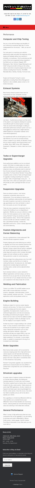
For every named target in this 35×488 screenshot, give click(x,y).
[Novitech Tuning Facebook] (15, 19)
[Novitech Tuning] (17, 7)
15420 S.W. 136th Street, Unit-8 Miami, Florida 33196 (11, 437)
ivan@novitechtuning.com (23, 15)
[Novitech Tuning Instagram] (20, 19)
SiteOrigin (16, 484)
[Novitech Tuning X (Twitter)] (17, 19)
